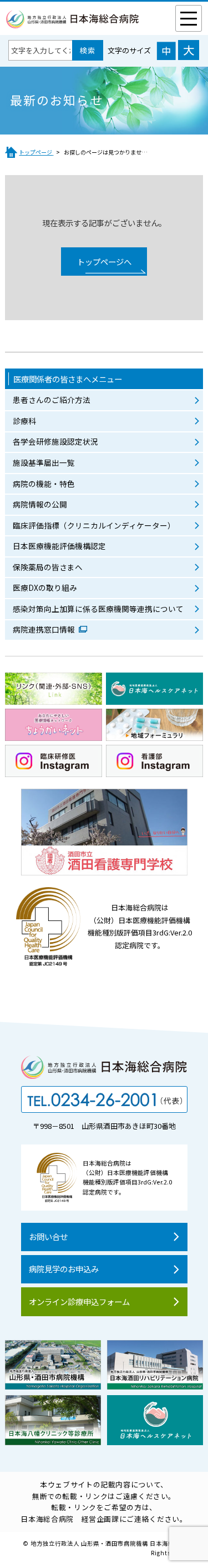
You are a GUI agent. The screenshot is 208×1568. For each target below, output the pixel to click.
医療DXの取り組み (45, 587)
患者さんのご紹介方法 (51, 399)
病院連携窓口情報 (45, 629)
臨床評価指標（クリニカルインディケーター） (94, 525)
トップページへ (104, 261)
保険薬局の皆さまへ (48, 567)
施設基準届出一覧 (44, 462)
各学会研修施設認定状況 (55, 441)
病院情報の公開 (40, 504)
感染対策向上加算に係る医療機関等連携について (98, 608)
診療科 (24, 420)
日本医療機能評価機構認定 (59, 545)
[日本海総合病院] (72, 22)
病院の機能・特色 (44, 483)
